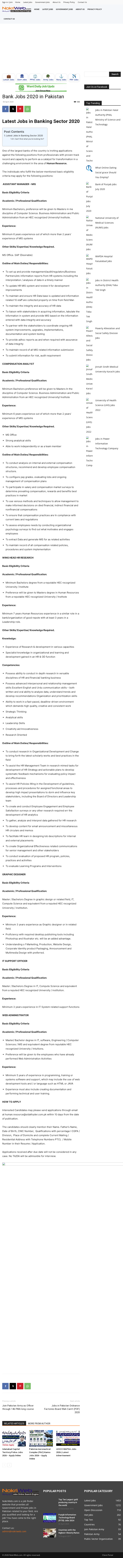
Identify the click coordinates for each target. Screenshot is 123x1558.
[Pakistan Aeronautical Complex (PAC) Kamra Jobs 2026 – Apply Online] (41, 1438)
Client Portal (107, 1555)
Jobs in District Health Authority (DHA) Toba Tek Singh (107, 285)
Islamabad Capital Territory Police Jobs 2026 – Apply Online (12, 1452)
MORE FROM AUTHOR (39, 1423)
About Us (56, 2)
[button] (117, 14)
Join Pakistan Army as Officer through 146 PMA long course (18, 1407)
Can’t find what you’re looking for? (29, 139)
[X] (13, 109)
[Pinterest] (20, 109)
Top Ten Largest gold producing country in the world (68, 1502)
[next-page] (9, 1465)
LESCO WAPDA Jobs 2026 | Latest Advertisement (66, 1452)
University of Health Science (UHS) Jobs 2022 (105, 405)
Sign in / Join (7, 2)
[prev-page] (4, 1465)
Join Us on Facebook (96, 87)
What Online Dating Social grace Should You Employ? (105, 172)
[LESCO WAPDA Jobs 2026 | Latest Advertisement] (68, 1438)
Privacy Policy (69, 2)
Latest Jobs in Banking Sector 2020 (24, 135)
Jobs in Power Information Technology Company (106, 443)
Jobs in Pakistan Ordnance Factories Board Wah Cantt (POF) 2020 (62, 1409)
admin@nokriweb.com (14, 1531)
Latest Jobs (27, 2)
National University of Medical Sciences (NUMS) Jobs (107, 222)
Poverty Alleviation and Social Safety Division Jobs (107, 333)
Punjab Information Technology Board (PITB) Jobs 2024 (67, 1518)
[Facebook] (5, 109)
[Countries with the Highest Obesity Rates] (49, 1533)
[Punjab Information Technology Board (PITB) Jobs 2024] (49, 1517)
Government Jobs (42, 2)
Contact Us (82, 2)
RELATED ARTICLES (14, 1423)
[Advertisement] (61, 47)
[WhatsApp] (27, 109)
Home (17, 2)
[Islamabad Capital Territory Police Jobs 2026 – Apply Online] (14, 1438)
